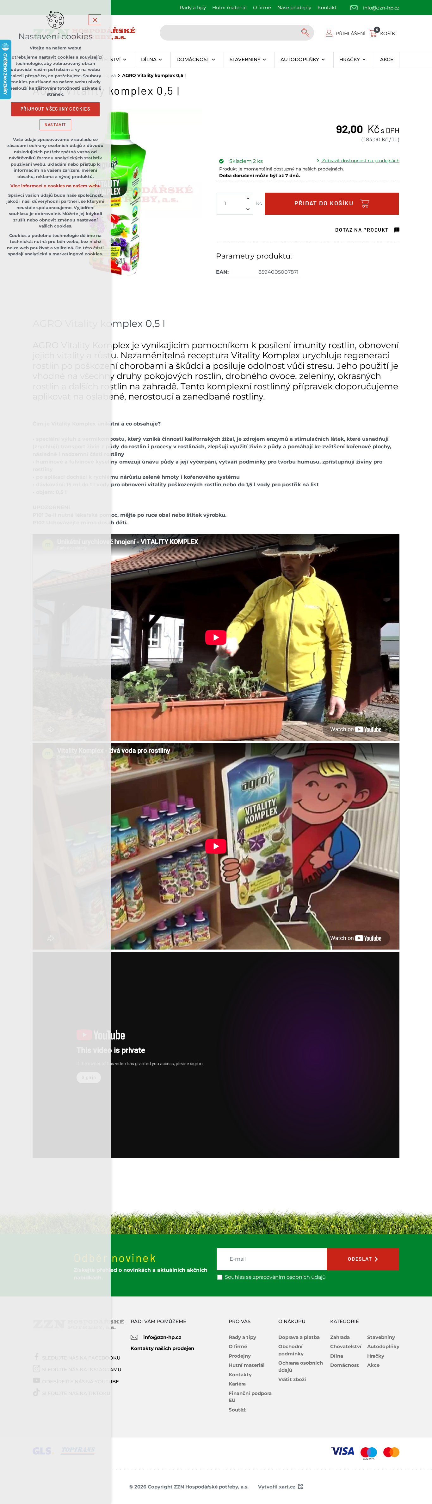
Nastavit (55, 124)
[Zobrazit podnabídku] (125, 60)
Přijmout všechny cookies (55, 109)
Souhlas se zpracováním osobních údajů (275, 1277)
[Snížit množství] (248, 209)
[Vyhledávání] (237, 33)
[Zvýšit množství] (248, 198)
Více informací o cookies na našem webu (55, 185)
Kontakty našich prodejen (162, 1348)
